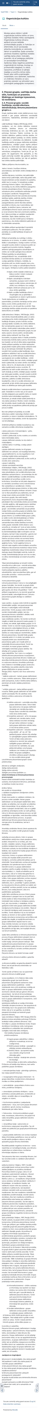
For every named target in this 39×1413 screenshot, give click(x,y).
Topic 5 (13, 12)
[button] (8, 3)
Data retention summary (11, 1404)
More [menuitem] (11, 25)
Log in (35, 3)
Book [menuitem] (4, 25)
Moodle (15, 1410)
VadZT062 (4, 12)
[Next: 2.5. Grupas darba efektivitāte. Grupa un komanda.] (36, 1390)
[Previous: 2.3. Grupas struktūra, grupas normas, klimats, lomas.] (2, 1390)
